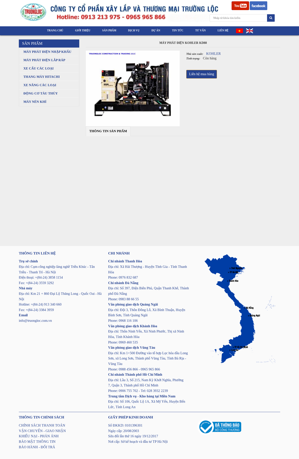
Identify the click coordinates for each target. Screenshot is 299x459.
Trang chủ (55, 30)
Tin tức (177, 30)
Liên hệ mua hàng (201, 74)
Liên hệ (223, 30)
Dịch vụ (134, 30)
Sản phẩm (109, 30)
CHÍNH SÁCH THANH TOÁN (42, 425)
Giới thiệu (82, 30)
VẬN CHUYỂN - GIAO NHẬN (42, 431)
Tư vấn (200, 30)
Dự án (155, 30)
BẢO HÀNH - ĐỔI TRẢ (37, 447)
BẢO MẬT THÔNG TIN (37, 441)
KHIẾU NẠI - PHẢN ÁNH (39, 436)
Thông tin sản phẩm (108, 131)
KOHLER (213, 53)
